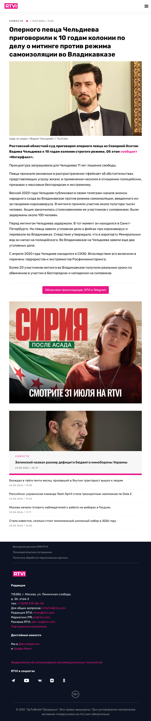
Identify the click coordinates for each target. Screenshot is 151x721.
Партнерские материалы (29, 626)
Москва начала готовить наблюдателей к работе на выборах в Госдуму (60, 507)
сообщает (128, 152)
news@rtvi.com (43, 612)
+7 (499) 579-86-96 (30, 603)
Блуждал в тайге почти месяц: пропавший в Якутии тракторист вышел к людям (66, 480)
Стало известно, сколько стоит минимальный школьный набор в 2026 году (62, 521)
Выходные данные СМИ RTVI (30, 546)
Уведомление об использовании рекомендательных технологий (56, 662)
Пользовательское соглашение (32, 552)
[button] (147, 6)
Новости (16, 21)
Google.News (22, 648)
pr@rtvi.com (41, 617)
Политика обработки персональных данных (40, 557)
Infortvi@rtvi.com (54, 608)
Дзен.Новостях (29, 644)
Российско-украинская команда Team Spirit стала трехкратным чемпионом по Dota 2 (70, 494)
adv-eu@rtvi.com (43, 622)
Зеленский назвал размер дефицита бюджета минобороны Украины (71, 462)
